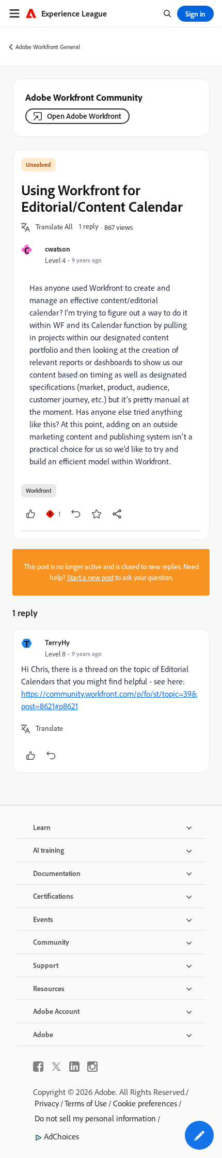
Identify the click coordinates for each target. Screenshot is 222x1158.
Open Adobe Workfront (84, 116)
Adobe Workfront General (47, 47)
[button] (54, 227)
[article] (111, 700)
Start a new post (90, 577)
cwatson (57, 248)
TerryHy (57, 642)
